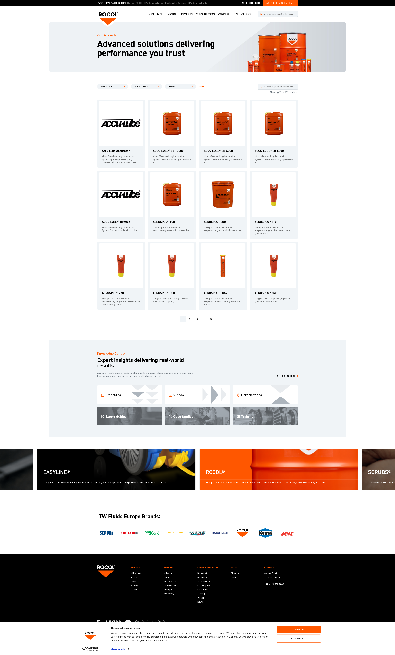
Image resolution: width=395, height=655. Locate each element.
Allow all (299, 629)
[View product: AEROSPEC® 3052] (223, 265)
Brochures (202, 577)
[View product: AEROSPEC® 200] (223, 194)
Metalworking (170, 581)
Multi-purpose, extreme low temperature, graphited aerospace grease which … (272, 230)
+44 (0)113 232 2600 (250, 3)
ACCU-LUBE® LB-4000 (218, 151)
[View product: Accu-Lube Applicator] (121, 123)
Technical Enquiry (272, 577)
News (235, 13)
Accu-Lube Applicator (116, 151)
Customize (297, 638)
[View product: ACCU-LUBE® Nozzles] (121, 194)
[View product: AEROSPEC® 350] (274, 265)
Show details (118, 649)
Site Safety (169, 594)
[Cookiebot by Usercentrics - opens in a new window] (90, 649)
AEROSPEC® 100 (164, 222)
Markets (172, 13)
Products (136, 567)
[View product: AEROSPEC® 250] (121, 265)
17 (211, 319)
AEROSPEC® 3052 (215, 293)
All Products (136, 573)
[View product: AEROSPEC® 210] (274, 194)
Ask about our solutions (279, 3)
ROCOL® (135, 577)
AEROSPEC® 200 (215, 222)
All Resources (286, 376)
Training (201, 594)
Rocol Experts (204, 585)
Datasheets (224, 13)
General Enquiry (271, 573)
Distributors (187, 13)
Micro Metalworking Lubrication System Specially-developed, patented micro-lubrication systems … (121, 159)
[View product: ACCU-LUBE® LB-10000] (172, 123)
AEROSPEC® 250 (113, 293)
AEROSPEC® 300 (164, 293)
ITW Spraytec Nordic (197, 3)
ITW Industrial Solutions (176, 3)
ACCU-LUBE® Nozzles (116, 222)
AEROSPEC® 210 (266, 222)
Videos (201, 598)
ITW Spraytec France (153, 3)
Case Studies (204, 589)
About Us (246, 13)
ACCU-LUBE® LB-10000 (168, 151)
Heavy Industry (171, 585)
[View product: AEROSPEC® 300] (172, 265)
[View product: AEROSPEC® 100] (172, 194)
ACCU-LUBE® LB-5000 (269, 151)
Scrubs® (134, 585)
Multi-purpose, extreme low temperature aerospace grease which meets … (223, 301)
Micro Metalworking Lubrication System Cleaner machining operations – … (172, 159)
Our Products (155, 13)
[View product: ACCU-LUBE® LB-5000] (274, 123)
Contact (269, 567)
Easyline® (135, 581)
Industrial (168, 573)
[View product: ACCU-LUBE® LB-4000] (223, 123)
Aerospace (169, 589)
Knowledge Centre (205, 13)
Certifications (204, 581)
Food (166, 577)
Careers (234, 577)
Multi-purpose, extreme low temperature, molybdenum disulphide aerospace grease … (121, 301)
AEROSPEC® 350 (266, 293)
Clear (201, 86)
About (234, 567)
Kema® (134, 589)
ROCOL (139, 3)
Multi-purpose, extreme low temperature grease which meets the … (222, 230)
